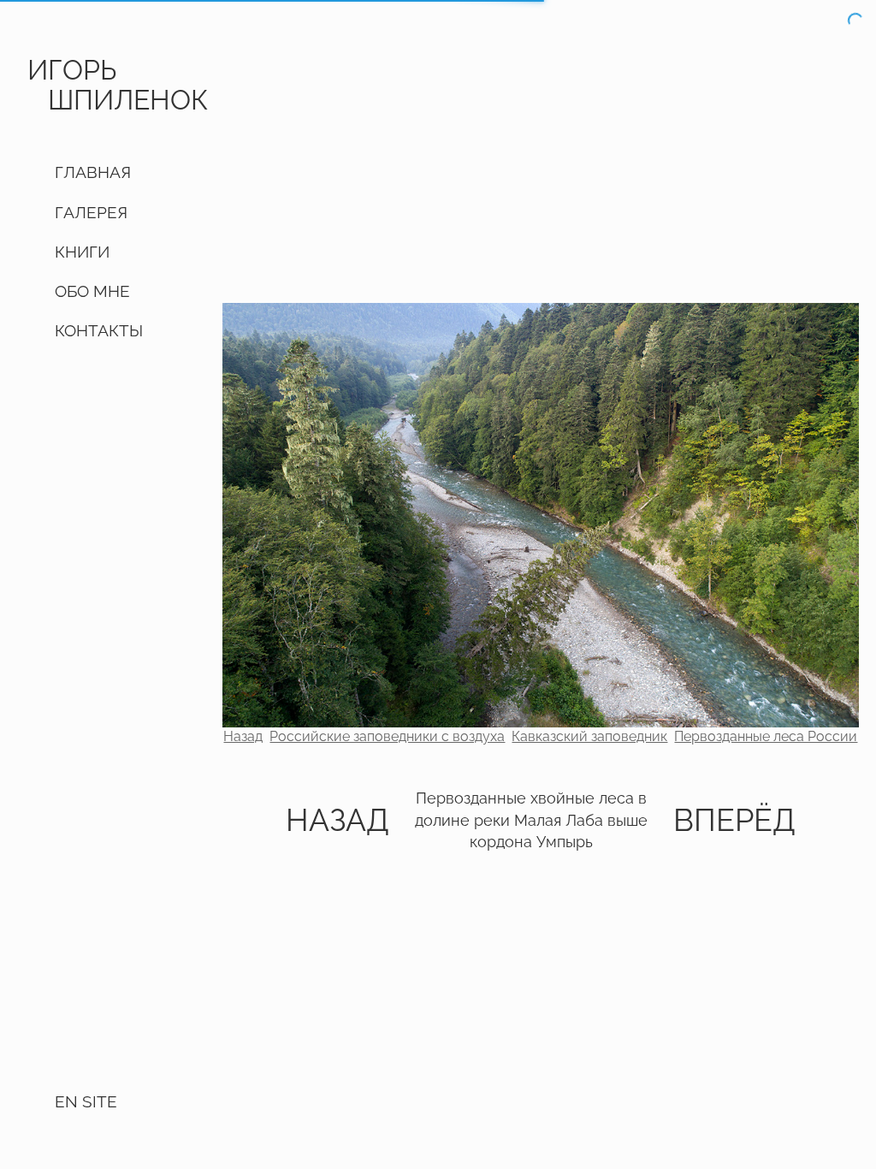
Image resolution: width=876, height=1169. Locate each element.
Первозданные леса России (765, 736)
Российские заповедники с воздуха (387, 736)
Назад (243, 736)
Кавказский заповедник (589, 736)
